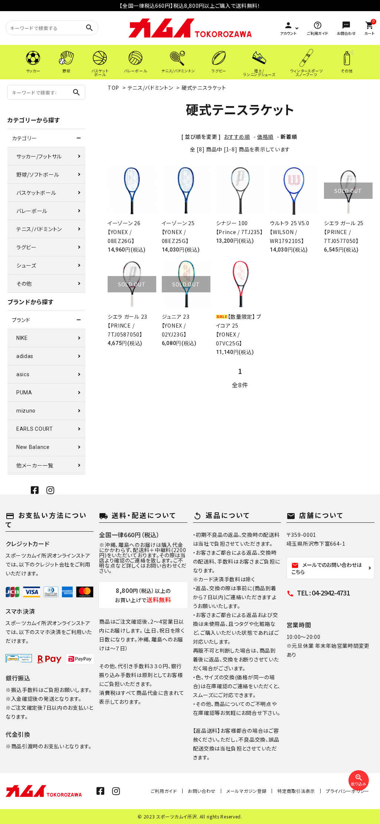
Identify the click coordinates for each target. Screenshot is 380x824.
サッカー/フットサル (39, 156)
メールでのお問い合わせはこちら (326, 568)
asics (23, 374)
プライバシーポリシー (347, 791)
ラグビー (26, 247)
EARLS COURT (34, 429)
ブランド (21, 320)
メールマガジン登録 (246, 791)
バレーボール (32, 210)
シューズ (26, 265)
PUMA (24, 392)
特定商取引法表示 (296, 791)
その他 (24, 283)
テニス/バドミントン (150, 87)
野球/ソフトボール (37, 174)
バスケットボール (36, 192)
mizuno (26, 411)
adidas (24, 356)
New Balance (33, 447)
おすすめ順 (237, 136)
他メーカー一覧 (34, 465)
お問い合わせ (202, 791)
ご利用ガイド (164, 791)
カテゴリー (24, 138)
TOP (113, 87)
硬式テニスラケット (203, 87)
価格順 (265, 136)
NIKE (22, 338)
